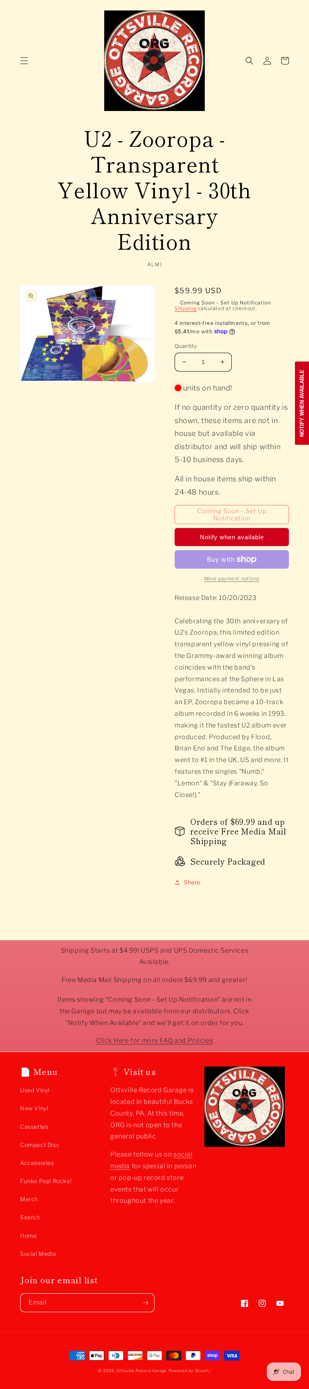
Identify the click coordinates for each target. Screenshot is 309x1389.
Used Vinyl (34, 1090)
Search (30, 1217)
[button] (24, 61)
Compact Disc (40, 1144)
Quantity (186, 346)
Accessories (37, 1162)
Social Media (38, 1253)
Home (28, 1235)
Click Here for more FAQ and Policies (154, 1040)
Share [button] (192, 882)
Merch (29, 1199)
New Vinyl (34, 1108)
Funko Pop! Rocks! (45, 1180)
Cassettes (34, 1126)
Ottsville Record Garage (142, 1370)
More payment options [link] (232, 578)
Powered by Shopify (190, 1370)
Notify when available (232, 537)
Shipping (186, 308)
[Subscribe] (145, 1302)
